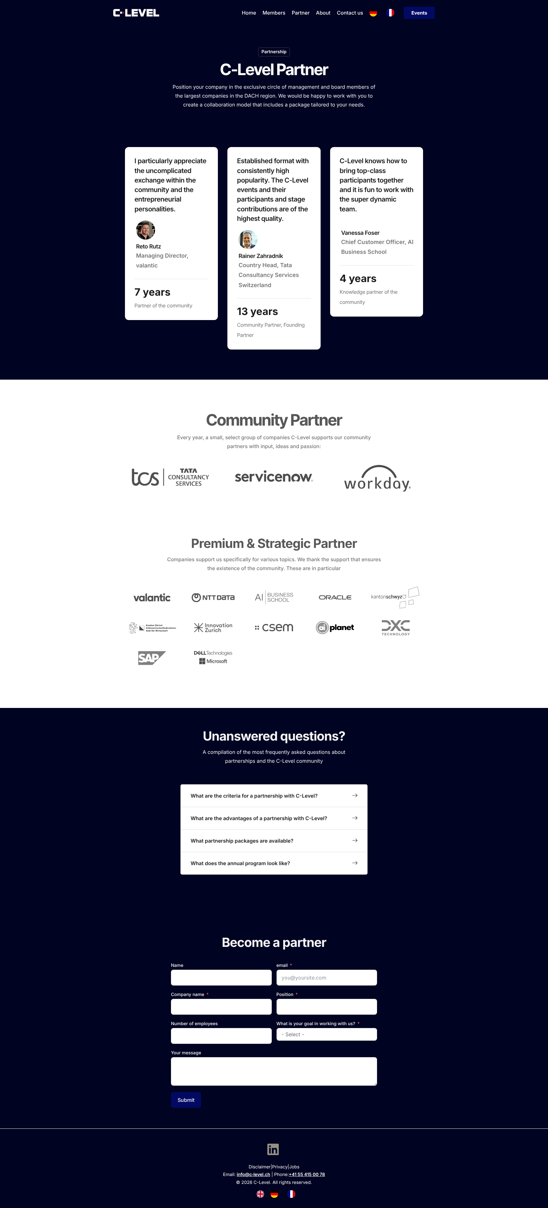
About (323, 12)
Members (274, 12)
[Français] (392, 12)
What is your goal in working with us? (316, 1023)
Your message (186, 1053)
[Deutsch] (374, 12)
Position (285, 994)
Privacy (280, 1167)
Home (249, 12)
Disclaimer (260, 1167)
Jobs (294, 1167)
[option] (275, 1194)
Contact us (350, 12)
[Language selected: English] (279, 1194)
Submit (186, 1100)
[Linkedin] (273, 1149)
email (282, 965)
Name (177, 965)
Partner (301, 12)
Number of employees (194, 1023)
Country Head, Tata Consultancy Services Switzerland (268, 275)
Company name (187, 994)
